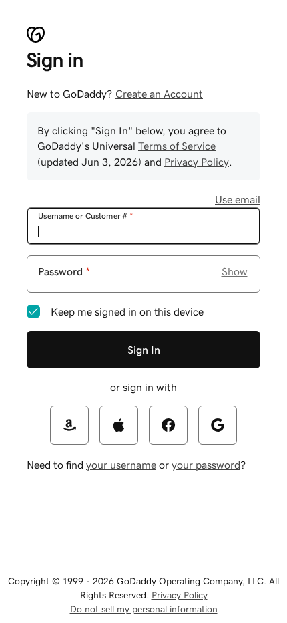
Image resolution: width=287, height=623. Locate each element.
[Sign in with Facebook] (168, 425)
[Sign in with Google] (217, 425)
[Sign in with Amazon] (69, 425)
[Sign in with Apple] (118, 425)
